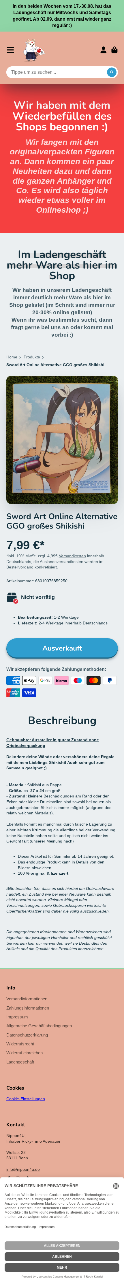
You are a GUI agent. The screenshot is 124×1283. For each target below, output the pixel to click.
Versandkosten (72, 556)
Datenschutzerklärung (27, 1034)
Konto (103, 49)
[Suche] (112, 72)
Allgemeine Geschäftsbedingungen (39, 1025)
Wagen (114, 49)
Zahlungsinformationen (27, 1008)
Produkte (32, 357)
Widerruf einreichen (24, 1052)
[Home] (34, 50)
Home (11, 357)
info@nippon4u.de (23, 1169)
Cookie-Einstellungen (25, 1098)
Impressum (17, 1016)
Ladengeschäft (20, 1061)
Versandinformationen (26, 998)
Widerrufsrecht (20, 1043)
